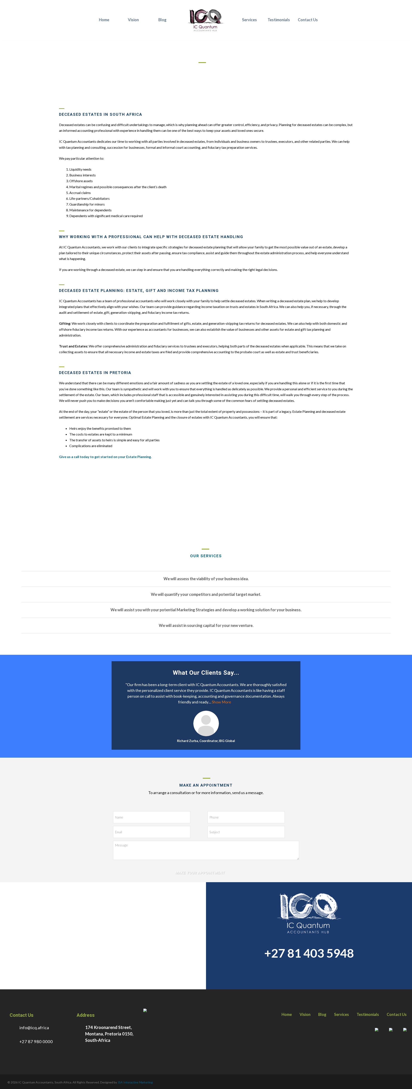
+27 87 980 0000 (36, 1041)
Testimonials (279, 19)
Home (104, 19)
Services (249, 19)
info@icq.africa (34, 1027)
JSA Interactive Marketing (135, 1082)
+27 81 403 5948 (309, 953)
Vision (133, 19)
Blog (162, 19)
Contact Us (308, 19)
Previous (118, 728)
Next (285, 728)
